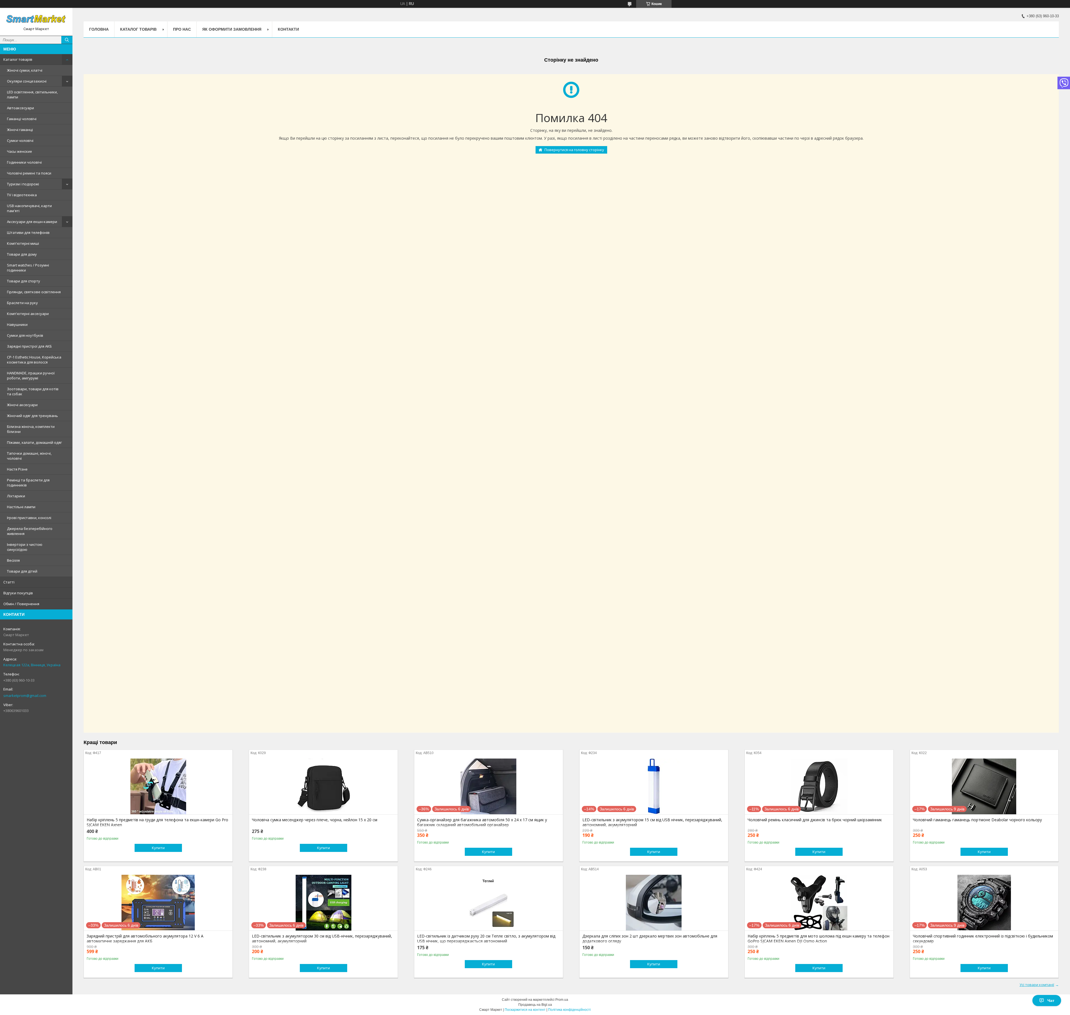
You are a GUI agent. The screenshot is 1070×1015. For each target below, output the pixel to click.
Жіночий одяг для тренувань (32, 415)
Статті (8, 582)
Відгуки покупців (18, 592)
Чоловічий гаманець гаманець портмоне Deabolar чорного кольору (977, 819)
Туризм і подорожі (23, 183)
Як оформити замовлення (231, 29)
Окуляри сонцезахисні (27, 81)
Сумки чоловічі (20, 140)
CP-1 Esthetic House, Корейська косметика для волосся (34, 360)
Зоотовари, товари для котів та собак (33, 391)
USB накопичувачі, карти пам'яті (29, 208)
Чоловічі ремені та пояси (29, 173)
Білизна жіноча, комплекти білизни (31, 429)
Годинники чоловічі (24, 162)
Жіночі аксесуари (22, 404)
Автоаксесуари (20, 107)
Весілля (13, 560)
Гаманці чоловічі (22, 118)
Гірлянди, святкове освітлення (34, 291)
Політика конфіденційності (569, 1010)
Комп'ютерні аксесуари (28, 313)
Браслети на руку (22, 302)
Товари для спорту (23, 281)
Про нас (182, 29)
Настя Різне (17, 469)
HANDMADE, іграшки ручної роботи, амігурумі (31, 375)
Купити (158, 847)
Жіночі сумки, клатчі (24, 70)
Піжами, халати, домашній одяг (34, 442)
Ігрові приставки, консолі (29, 517)
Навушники (17, 324)
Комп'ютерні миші (23, 243)
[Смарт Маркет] (36, 19)
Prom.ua (561, 1000)
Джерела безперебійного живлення (29, 531)
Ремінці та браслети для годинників (28, 483)
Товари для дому (22, 254)
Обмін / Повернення (21, 603)
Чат (1050, 1000)
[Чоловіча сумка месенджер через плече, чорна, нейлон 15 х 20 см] (323, 786)
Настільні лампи (21, 506)
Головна (99, 29)
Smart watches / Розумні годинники (28, 268)
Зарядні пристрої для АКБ (29, 346)
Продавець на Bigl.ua (535, 1005)
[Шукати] (66, 40)
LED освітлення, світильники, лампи (32, 94)
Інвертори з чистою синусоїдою (24, 547)
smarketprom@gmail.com (24, 695)
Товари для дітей (22, 571)
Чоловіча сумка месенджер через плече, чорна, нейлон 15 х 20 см (314, 819)
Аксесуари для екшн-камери (32, 221)
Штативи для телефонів (28, 232)
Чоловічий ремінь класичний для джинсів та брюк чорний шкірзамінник (815, 819)
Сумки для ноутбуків (25, 335)
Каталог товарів (17, 59)
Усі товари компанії (1037, 984)
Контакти (288, 29)
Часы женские (19, 151)
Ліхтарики (16, 495)
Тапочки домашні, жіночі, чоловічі (29, 456)
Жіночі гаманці (20, 129)
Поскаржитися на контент (525, 1010)
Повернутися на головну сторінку (574, 149)
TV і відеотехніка (22, 194)
